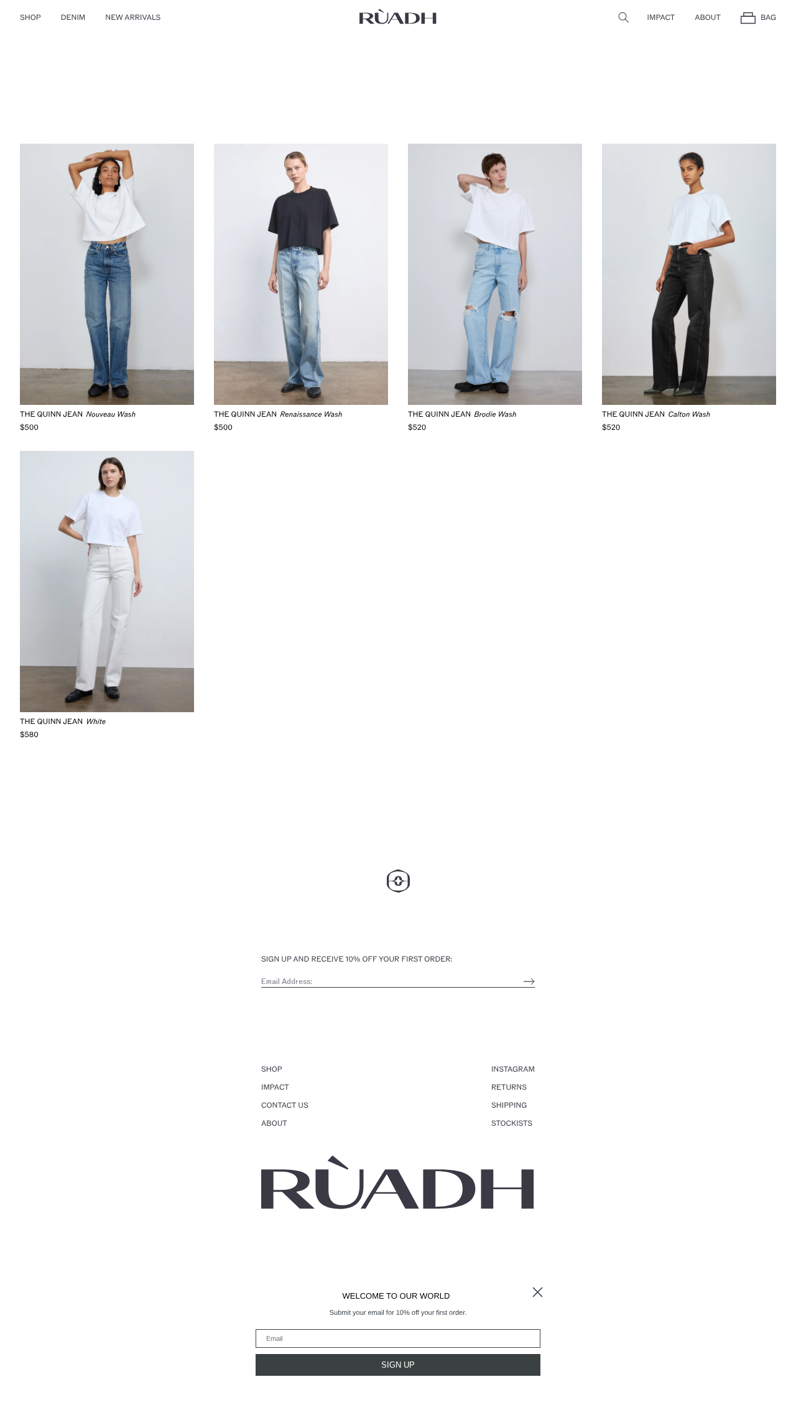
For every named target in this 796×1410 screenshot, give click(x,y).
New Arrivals (132, 18)
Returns (509, 1088)
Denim (73, 18)
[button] (623, 16)
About (708, 18)
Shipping (509, 1106)
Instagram (513, 1070)
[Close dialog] (537, 1292)
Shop (30, 18)
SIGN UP (398, 1365)
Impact (661, 18)
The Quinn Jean (51, 415)
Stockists (511, 1124)
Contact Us (284, 1106)
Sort (27, 121)
